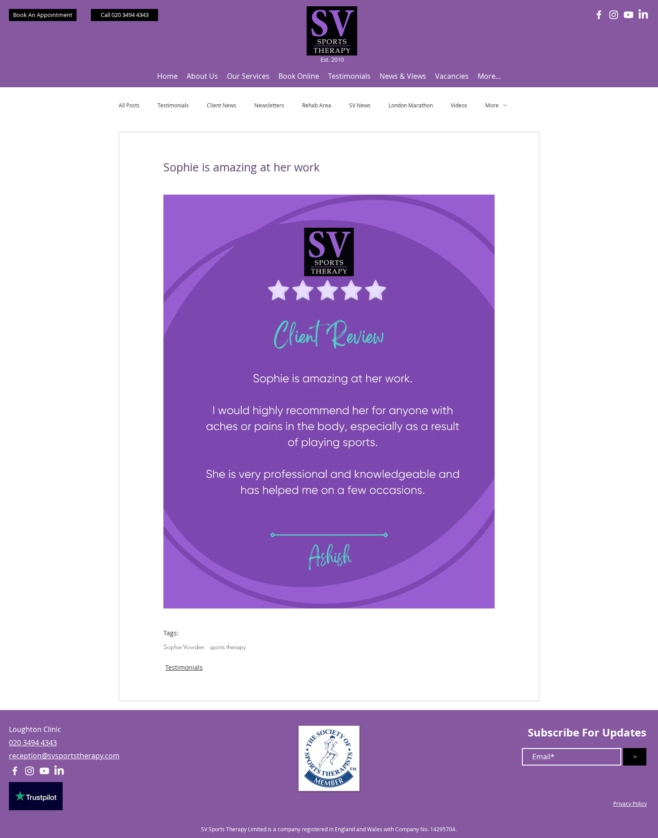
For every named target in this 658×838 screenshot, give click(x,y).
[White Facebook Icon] (599, 15)
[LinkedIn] (643, 15)
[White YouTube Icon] (628, 15)
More (492, 105)
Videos (459, 105)
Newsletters (269, 105)
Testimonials (173, 105)
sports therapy (228, 647)
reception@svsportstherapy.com (64, 756)
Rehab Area (316, 105)
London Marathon (411, 105)
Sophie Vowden (184, 647)
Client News (221, 105)
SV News (360, 105)
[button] (202, 76)
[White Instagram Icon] (614, 15)
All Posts (129, 105)
